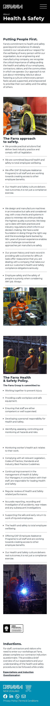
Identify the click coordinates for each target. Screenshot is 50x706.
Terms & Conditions (28, 701)
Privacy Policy (10, 701)
